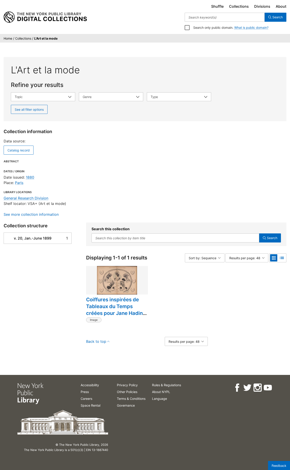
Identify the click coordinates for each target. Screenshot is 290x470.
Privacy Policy (127, 385)
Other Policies (127, 392)
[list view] (281, 257)
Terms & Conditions (131, 398)
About (281, 6)
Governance (126, 405)
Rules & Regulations (166, 385)
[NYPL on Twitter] (247, 388)
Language (159, 398)
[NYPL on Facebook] (236, 388)
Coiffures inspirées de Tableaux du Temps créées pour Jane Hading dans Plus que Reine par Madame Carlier (116, 313)
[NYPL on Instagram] (257, 388)
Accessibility (90, 385)
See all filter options (29, 109)
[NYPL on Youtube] (267, 388)
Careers (86, 398)
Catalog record (18, 150)
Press (85, 392)
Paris (19, 182)
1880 (30, 177)
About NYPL (161, 392)
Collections (239, 6)
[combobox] (225, 17)
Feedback (279, 466)
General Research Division (26, 198)
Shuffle (217, 6)
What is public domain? (251, 27)
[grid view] (273, 257)
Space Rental (90, 405)
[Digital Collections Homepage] (45, 17)
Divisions (262, 6)
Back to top (96, 341)
